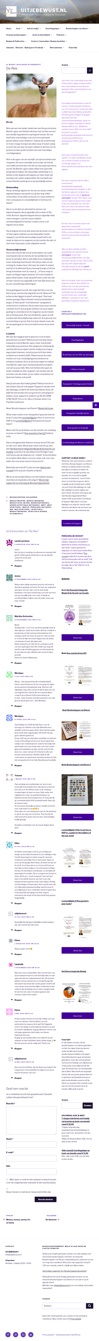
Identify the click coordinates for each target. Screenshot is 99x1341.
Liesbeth (19, 964)
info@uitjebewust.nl (62, 1285)
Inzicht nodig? (33, 28)
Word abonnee (56, 47)
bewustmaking (18, 501)
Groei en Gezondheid (41, 35)
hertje (25, 507)
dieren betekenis (40, 503)
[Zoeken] (90, 70)
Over (18, 28)
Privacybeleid (75, 1319)
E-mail (10, 1152)
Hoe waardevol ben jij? (35, 433)
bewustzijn (16, 503)
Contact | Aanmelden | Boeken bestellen (48, 41)
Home (8, 28)
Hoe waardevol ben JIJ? (77, 653)
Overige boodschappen (16, 35)
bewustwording (35, 501)
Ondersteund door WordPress (68, 1335)
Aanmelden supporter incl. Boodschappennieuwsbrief (64, 1271)
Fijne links (73, 47)
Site (8, 1166)
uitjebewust (34, 64)
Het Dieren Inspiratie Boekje (74, 971)
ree (11, 509)
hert (43, 505)
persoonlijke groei (41, 507)
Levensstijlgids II (24, 421)
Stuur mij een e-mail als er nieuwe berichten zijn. (28, 1192)
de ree (26, 503)
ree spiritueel (22, 509)
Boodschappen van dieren (77, 28)
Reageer (18, 566)
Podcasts (60, 35)
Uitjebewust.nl (44, 10)
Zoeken (65, 65)
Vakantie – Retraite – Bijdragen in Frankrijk (24, 47)
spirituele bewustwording (26, 510)
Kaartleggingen (52, 28)
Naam (9, 1139)
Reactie (10, 1103)
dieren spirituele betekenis (25, 505)
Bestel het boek (45, 408)
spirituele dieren (37, 511)
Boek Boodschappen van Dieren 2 (76, 765)
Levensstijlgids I (29, 417)
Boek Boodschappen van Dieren (76, 710)
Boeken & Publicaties (15, 41)
